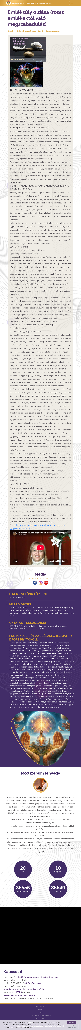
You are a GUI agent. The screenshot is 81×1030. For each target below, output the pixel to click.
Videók (41, 1012)
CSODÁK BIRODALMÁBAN (41, 1015)
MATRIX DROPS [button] (20, 604)
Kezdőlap (11, 31)
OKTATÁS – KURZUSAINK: (27, 623)
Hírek (40, 1010)
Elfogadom (71, 1022)
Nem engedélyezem (73, 1026)
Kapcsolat (40, 1018)
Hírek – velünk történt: (28, 594)
